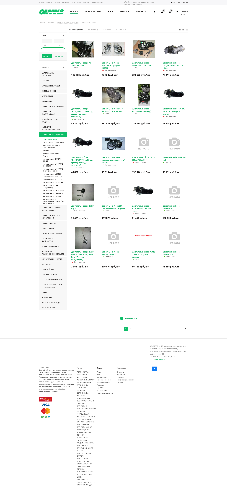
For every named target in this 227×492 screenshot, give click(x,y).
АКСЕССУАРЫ (82, 377)
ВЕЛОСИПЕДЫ (82, 385)
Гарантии (100, 388)
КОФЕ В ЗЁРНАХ (83, 461)
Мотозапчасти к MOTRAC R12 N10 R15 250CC (53, 170)
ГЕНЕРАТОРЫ (82, 388)
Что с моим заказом (105, 393)
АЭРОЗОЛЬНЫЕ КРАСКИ (86, 380)
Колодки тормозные (51, 153)
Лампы (45, 156)
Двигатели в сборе (50, 139)
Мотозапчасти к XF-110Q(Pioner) (50, 186)
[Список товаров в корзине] (182, 13)
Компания (121, 368)
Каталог (80, 368)
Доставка (100, 385)
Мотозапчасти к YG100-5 (52, 196)
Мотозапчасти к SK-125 (52, 174)
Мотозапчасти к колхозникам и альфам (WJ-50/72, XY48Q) (53, 201)
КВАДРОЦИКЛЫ (83, 430)
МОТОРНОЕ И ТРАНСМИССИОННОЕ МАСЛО (85, 448)
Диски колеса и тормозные (53, 142)
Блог (98, 374)
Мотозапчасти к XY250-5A (53, 193)
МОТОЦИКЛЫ (82, 458)
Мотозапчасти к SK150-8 (52, 177)
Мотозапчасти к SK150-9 (52, 180)
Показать (46, 56)
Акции (99, 372)
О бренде (121, 372)
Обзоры (120, 382)
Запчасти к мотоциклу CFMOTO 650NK (51, 146)
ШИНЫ (79, 477)
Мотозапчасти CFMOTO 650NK (52, 160)
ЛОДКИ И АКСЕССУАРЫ (85, 443)
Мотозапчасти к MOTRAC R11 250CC (53, 165)
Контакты (121, 374)
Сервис (100, 368)
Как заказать (102, 377)
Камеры (46, 150)
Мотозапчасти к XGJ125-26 (53, 190)
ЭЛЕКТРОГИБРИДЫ (84, 485)
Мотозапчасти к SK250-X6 (53, 182)
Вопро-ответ (102, 390)
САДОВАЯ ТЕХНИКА (84, 464)
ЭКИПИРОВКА (82, 479)
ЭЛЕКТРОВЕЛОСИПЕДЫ (86, 482)
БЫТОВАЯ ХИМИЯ (84, 382)
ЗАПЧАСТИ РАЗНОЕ (84, 427)
